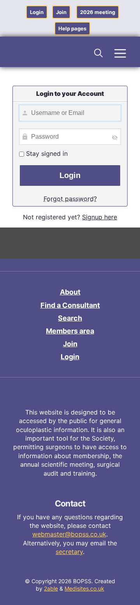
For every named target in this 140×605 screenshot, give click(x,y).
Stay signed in (46, 153)
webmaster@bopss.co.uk (69, 534)
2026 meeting (97, 12)
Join (61, 12)
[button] (99, 52)
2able (51, 588)
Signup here (99, 217)
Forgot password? (70, 199)
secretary (69, 552)
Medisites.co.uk (84, 588)
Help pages (72, 28)
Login (37, 12)
